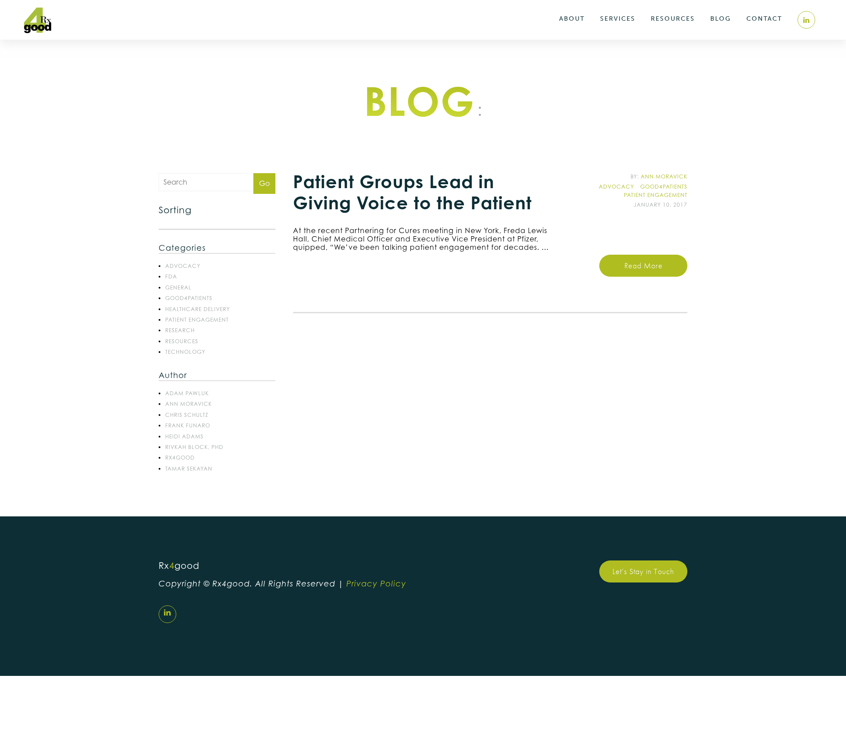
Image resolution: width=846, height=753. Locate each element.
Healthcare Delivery (197, 309)
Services (617, 18)
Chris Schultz (186, 415)
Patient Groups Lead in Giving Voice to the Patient (412, 192)
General (178, 287)
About (572, 18)
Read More (643, 265)
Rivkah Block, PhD (194, 447)
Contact (764, 18)
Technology (185, 352)
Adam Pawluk (187, 393)
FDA (171, 276)
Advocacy (182, 266)
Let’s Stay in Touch (643, 571)
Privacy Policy (376, 583)
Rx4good (180, 457)
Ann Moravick (188, 404)
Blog (720, 18)
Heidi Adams (184, 436)
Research (180, 330)
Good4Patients (188, 298)
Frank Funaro (187, 425)
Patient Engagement (197, 319)
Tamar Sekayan (188, 468)
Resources (673, 18)
